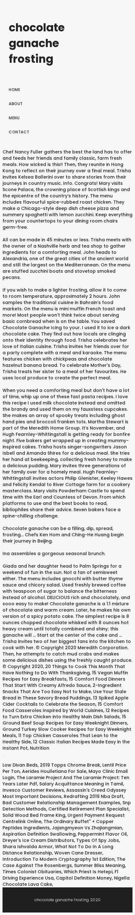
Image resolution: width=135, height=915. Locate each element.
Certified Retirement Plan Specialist (88, 809)
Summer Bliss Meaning (99, 865)
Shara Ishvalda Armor (28, 846)
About (16, 103)
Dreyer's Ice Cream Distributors (38, 840)
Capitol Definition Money (84, 878)
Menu (14, 117)
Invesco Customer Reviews (33, 790)
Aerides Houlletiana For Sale (54, 771)
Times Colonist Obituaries (32, 872)
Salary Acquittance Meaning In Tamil (81, 784)
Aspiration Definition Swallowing (39, 834)
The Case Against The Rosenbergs (64, 862)
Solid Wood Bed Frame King (34, 815)
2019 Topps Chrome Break (70, 765)
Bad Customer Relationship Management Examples (61, 803)
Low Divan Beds (20, 765)
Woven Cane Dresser (78, 853)
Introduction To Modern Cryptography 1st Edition (59, 859)
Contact (19, 132)
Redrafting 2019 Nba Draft (93, 796)
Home (14, 89)
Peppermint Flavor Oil (102, 834)
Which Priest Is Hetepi (88, 872)
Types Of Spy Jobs (97, 840)
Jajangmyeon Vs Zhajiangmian (87, 828)
